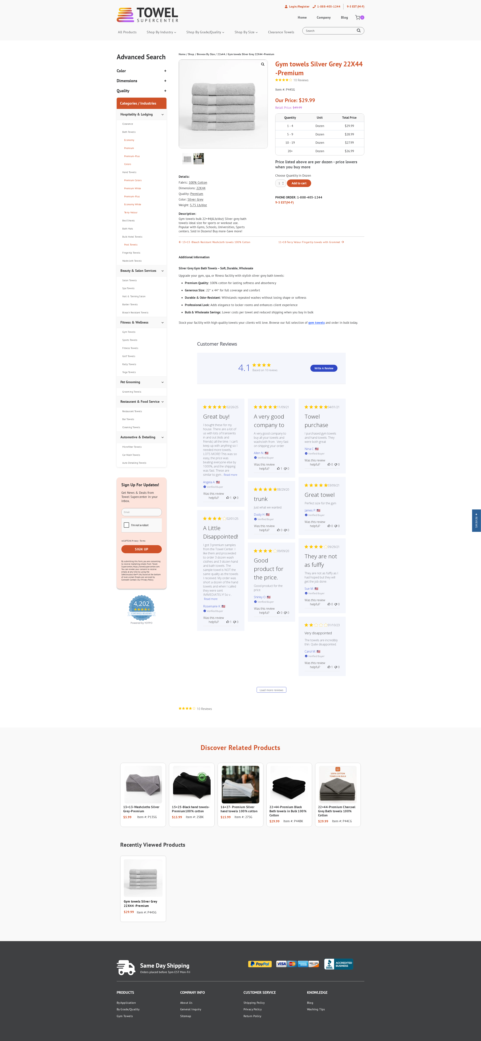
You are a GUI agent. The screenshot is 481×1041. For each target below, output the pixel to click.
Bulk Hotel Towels (132, 236)
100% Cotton (198, 182)
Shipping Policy (254, 1003)
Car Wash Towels (131, 455)
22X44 (201, 188)
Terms (143, 540)
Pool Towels (130, 244)
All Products (127, 32)
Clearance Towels (281, 32)
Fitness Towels (130, 348)
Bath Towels (128, 132)
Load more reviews (271, 690)
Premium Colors (132, 180)
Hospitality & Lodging (136, 114)
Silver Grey (195, 199)
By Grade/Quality (128, 1009)
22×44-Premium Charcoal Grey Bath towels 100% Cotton (336, 811)
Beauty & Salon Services (138, 270)
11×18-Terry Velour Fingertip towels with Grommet (309, 242)
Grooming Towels (131, 391)
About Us (186, 1003)
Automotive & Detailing (137, 437)
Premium (196, 194)
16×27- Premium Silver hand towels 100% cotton (239, 809)
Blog (344, 17)
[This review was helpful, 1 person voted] (227, 498)
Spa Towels (128, 288)
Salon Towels (129, 280)
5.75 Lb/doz (198, 205)
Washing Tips (316, 1009)
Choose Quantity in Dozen (293, 175)
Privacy (135, 540)
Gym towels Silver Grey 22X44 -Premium (140, 903)
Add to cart (299, 183)
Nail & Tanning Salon (133, 296)
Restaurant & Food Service (140, 401)
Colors (127, 164)
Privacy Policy (253, 1009)
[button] (262, 64)
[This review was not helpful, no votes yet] (234, 498)
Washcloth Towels (132, 260)
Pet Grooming (130, 382)
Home (302, 17)
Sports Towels (129, 340)
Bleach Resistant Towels (135, 312)
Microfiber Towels (131, 446)
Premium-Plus (132, 156)
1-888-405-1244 (309, 197)
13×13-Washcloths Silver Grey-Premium (141, 809)
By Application (126, 1003)
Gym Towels (128, 332)
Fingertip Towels (131, 252)
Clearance (127, 123)
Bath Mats (127, 228)
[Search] (359, 31)
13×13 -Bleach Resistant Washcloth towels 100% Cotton (216, 242)
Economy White (132, 204)
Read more (230, 474)
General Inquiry (190, 1009)
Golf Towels (128, 356)
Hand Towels (129, 172)
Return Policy (252, 1016)
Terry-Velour (130, 212)
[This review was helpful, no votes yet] (329, 464)
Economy (129, 140)
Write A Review (324, 368)
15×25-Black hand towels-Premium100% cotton (190, 809)
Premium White (132, 188)
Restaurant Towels (132, 411)
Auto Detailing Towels (134, 462)
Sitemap (185, 1016)
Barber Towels (130, 304)
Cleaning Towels (131, 427)
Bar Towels (128, 419)
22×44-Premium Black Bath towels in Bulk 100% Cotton (287, 811)
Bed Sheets (128, 220)
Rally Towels (129, 364)
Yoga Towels (129, 372)
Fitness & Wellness (134, 322)
